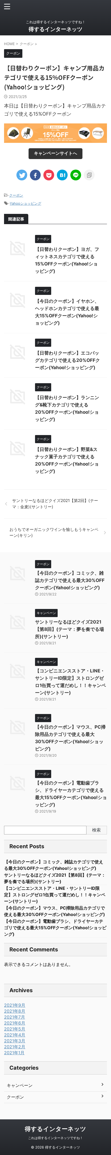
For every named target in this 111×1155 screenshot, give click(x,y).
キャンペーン (20, 1085)
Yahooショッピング (25, 203)
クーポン (16, 195)
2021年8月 (14, 1011)
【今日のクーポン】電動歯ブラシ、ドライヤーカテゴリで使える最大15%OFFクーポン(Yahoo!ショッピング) (55, 927)
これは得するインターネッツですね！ (55, 1138)
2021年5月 (14, 1029)
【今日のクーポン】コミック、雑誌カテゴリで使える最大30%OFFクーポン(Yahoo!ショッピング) (70, 580)
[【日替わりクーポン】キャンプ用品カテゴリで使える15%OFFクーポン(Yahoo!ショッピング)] (62, 175)
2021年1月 (14, 1052)
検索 (96, 830)
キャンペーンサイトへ (55, 153)
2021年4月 (14, 1035)
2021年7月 (14, 1017)
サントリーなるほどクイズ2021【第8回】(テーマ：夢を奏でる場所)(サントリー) (69, 629)
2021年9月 (14, 1005)
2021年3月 (14, 1040)
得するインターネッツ (55, 29)
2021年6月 (14, 1023)
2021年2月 (14, 1046)
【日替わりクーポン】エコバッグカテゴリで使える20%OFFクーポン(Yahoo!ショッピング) (67, 360)
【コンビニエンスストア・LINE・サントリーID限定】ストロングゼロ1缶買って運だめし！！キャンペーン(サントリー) (54, 894)
